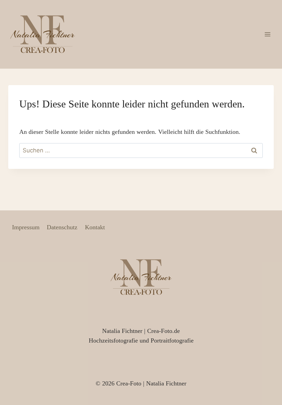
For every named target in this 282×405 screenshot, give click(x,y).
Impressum (26, 227)
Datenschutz (62, 227)
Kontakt (95, 227)
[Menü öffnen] (267, 34)
